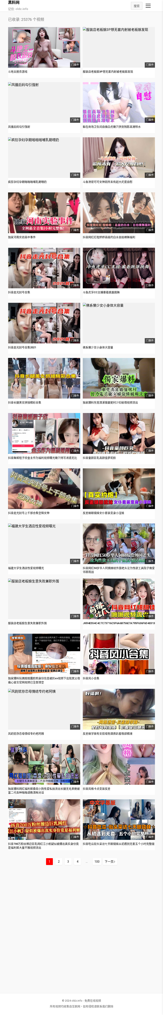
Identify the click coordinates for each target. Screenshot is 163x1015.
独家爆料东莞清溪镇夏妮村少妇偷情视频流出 (110, 402)
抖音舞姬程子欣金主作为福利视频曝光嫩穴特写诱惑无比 (42, 457)
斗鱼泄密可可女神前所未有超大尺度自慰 (107, 181)
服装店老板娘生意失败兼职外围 (27, 623)
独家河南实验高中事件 (22, 237)
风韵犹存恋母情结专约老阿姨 (26, 733)
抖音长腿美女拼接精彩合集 (24, 402)
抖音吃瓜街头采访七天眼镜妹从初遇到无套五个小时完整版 (119, 843)
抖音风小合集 (91, 678)
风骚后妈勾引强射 (19, 126)
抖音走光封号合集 (19, 292)
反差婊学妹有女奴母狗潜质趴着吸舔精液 (107, 733)
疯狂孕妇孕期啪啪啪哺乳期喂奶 (27, 181)
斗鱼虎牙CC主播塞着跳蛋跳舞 (101, 292)
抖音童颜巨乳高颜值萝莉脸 (99, 457)
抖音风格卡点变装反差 (96, 788)
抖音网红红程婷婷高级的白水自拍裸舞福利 (109, 237)
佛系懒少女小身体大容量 (98, 347)
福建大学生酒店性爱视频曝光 (26, 568)
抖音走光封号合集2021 (22, 347)
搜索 (137, 6)
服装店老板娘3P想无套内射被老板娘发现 (108, 71)
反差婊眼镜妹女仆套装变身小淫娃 (103, 513)
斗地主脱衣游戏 (17, 71)
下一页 (109, 861)
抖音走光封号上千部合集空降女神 (28, 513)
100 (97, 861)
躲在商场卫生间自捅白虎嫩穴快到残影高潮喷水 (112, 126)
